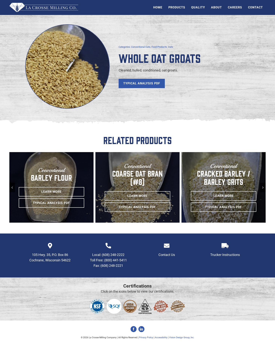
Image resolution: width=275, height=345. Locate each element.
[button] (12, 187)
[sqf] (114, 300)
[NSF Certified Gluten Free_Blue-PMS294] (97, 300)
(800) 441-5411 (115, 260)
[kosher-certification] (145, 300)
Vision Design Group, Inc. (181, 337)
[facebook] (134, 329)
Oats (170, 46)
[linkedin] (141, 329)
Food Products (159, 46)
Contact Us (166, 255)
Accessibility (161, 337)
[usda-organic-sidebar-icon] (130, 301)
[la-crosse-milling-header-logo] (43, 4)
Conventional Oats (140, 46)
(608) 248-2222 (113, 255)
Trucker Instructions (225, 255)
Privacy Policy (146, 337)
